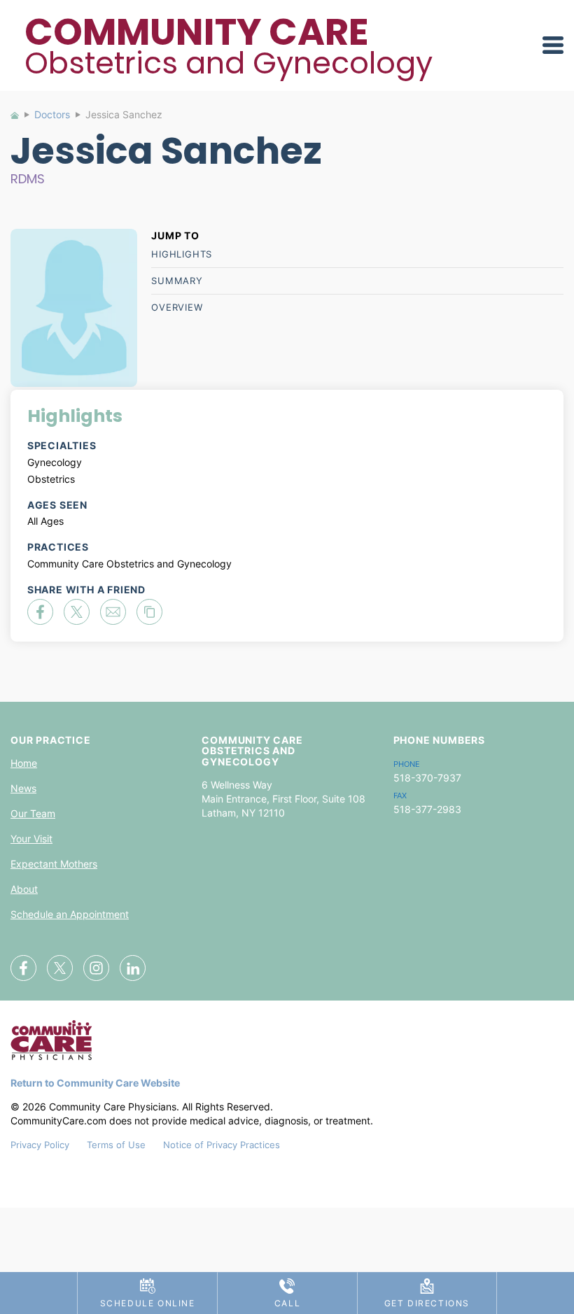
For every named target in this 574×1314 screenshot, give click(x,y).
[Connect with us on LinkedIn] (132, 968)
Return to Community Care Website (95, 1083)
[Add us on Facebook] (23, 968)
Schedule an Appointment (69, 914)
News (23, 788)
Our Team (32, 813)
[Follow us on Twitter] (60, 968)
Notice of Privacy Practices (221, 1144)
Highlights (181, 254)
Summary (177, 280)
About (24, 889)
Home (20, 118)
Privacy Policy (39, 1144)
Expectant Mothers (53, 864)
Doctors (52, 114)
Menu (553, 45)
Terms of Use (116, 1144)
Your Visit (31, 839)
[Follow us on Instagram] (96, 968)
